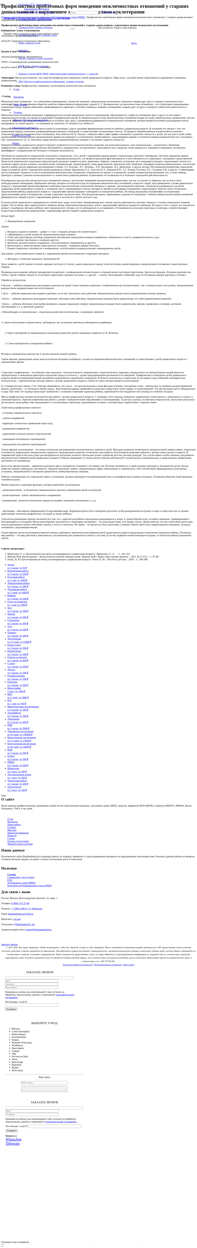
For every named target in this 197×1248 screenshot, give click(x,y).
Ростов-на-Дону (20, 1056)
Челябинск (17, 1045)
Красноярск (18, 1048)
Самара (15, 1051)
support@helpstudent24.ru (39, 929)
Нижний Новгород (22, 1042)
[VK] (3, 941)
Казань (15, 1039)
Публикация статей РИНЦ (21, 883)
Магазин (11, 830)
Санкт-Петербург (21, 1031)
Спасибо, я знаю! (49, 1213)
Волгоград (17, 1070)
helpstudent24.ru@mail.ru (20, 914)
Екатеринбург (19, 1037)
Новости (11, 835)
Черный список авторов (20, 844)
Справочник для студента (20, 877)
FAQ (9, 880)
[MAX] (8, 941)
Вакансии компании (18, 833)
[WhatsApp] (12, 941)
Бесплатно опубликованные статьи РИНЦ (29, 885)
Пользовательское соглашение (108, 965)
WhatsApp (48, 1193)
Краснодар (17, 1062)
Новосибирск (19, 1034)
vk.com (17, 919)
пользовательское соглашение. (61, 1121)
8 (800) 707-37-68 (20, 903)
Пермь (15, 1067)
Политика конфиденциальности (77, 965)
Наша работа (14, 824)
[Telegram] (17, 941)
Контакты (12, 821)
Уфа (14, 1053)
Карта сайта (128, 965)
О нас (10, 819)
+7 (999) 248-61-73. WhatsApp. (27, 908)
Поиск (44, 1089)
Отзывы (11, 827)
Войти (134, 43)
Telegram (67, 1193)
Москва (16, 1028)
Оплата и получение (18, 841)
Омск (14, 1059)
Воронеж (16, 1064)
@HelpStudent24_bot (24, 924)
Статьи (11, 838)
